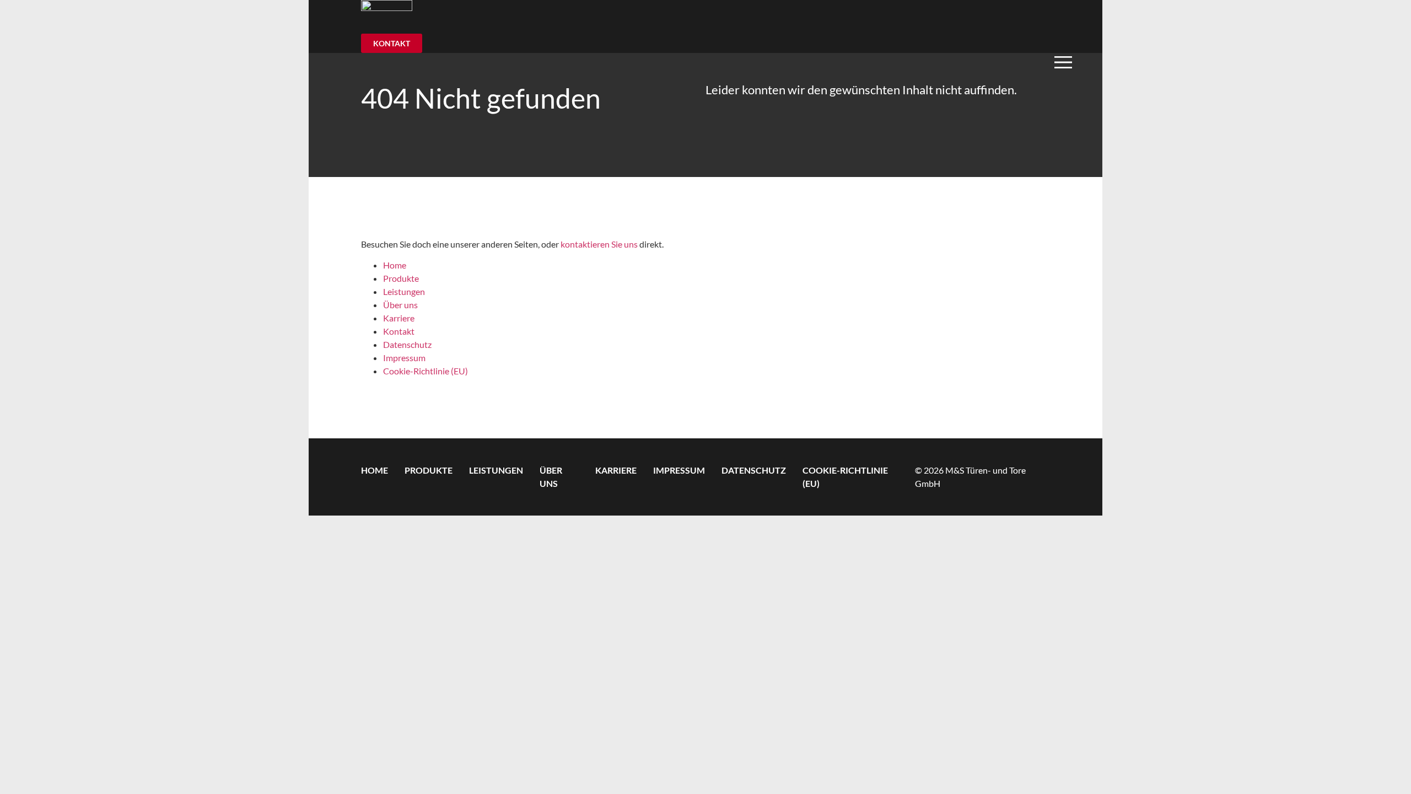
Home (394, 265)
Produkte (401, 278)
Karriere (398, 318)
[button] (1077, 62)
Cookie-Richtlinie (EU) (425, 371)
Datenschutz (407, 344)
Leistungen (404, 291)
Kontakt (398, 331)
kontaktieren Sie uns (599, 244)
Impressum (404, 357)
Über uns (400, 304)
